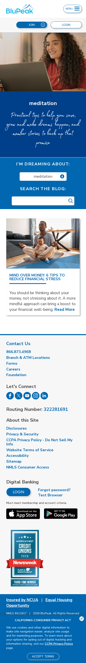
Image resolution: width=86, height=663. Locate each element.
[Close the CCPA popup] (81, 618)
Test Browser (50, 495)
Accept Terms (43, 656)
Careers (13, 369)
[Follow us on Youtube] (27, 398)
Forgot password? (54, 489)
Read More (64, 309)
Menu (69, 8)
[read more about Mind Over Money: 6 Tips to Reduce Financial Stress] (43, 243)
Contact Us (18, 344)
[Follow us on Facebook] (10, 398)
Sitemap (14, 461)
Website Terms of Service (29, 449)
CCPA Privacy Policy (59, 644)
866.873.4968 (18, 351)
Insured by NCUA (22, 600)
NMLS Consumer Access (27, 467)
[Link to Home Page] (26, 9)
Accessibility (17, 455)
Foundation (16, 374)
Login (18, 492)
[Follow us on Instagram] (35, 398)
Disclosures (16, 428)
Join (32, 25)
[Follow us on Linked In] (44, 398)
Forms (11, 363)
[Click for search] (70, 201)
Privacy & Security (22, 434)
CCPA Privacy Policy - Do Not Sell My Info (39, 442)
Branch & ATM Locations (28, 357)
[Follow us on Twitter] (18, 398)
